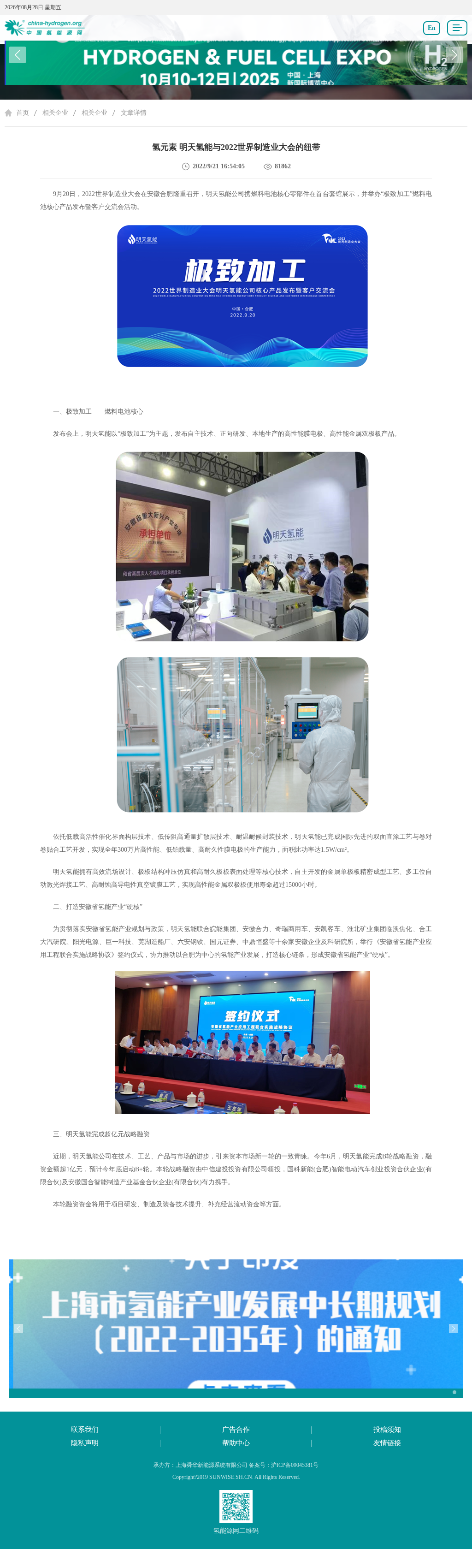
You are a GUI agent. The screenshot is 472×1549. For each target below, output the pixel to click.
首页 (22, 112)
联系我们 (85, 1429)
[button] (454, 55)
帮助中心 (236, 1443)
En (432, 27)
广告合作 (236, 1429)
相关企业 (55, 112)
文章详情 (134, 112)
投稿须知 (387, 1429)
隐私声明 (85, 1443)
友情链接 (387, 1443)
